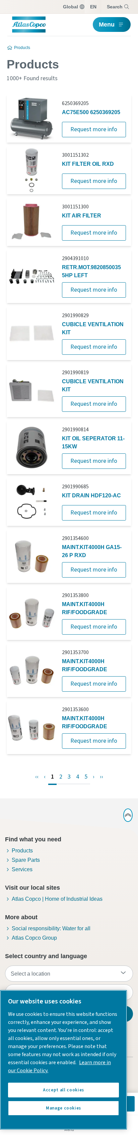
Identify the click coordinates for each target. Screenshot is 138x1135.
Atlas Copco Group (34, 938)
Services (22, 869)
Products (22, 47)
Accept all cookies (63, 1090)
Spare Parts (26, 860)
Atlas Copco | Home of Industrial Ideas (57, 899)
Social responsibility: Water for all (51, 928)
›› (101, 777)
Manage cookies (63, 1108)
